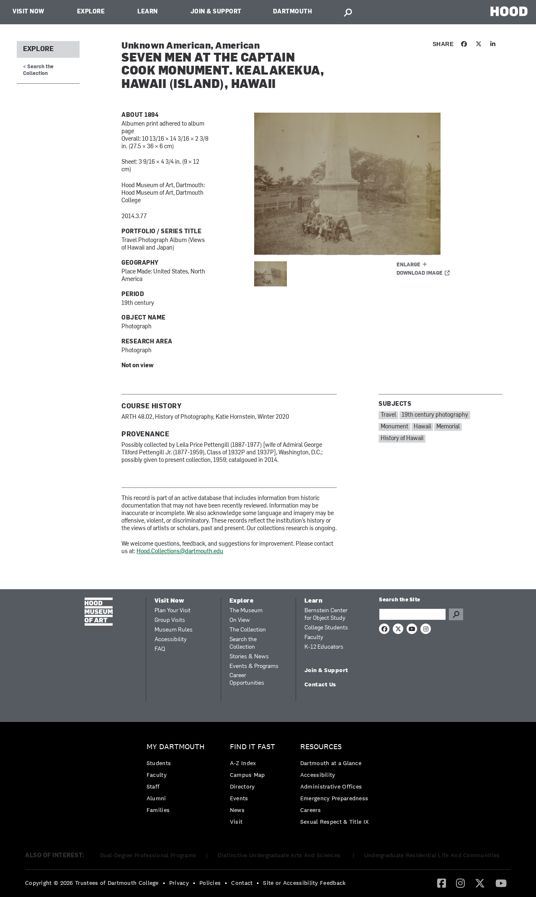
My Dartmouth (176, 747)
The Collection (247, 630)
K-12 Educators (323, 647)
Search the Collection (243, 643)
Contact (242, 883)
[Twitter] (480, 883)
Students (159, 763)
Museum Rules (174, 630)
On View (239, 620)
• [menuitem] (164, 883)
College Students (326, 628)
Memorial (448, 427)
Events (239, 798)
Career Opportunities (246, 679)
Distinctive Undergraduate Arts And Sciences (280, 855)
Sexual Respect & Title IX (334, 821)
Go (456, 614)
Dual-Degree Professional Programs (148, 855)
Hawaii (422, 427)
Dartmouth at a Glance (330, 763)
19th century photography (435, 415)
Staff (153, 786)
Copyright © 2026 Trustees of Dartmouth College (92, 883)
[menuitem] (178, 780)
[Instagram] (460, 883)
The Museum (246, 611)
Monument (394, 427)
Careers (310, 810)
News (237, 810)
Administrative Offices (331, 786)
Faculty (313, 637)
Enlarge (408, 265)
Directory (242, 786)
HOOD (509, 11)
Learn (147, 12)
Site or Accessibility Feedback (304, 883)
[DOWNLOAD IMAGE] (354, 184)
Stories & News (249, 657)
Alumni (156, 798)
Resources (321, 747)
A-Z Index (243, 763)
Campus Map (247, 774)
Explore (91, 12)
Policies (210, 883)
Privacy (179, 883)
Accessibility (171, 640)
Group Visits (170, 620)
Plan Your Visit (173, 611)
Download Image (420, 273)
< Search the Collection (38, 70)
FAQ (160, 649)
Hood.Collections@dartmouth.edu (180, 552)
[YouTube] (501, 883)
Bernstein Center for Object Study (326, 614)
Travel (388, 415)
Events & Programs (253, 666)
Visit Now (28, 12)
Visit (236, 821)
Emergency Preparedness (334, 798)
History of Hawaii (402, 439)
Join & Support (216, 12)
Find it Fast (252, 747)
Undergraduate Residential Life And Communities (432, 855)
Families (158, 810)
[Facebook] (441, 883)
